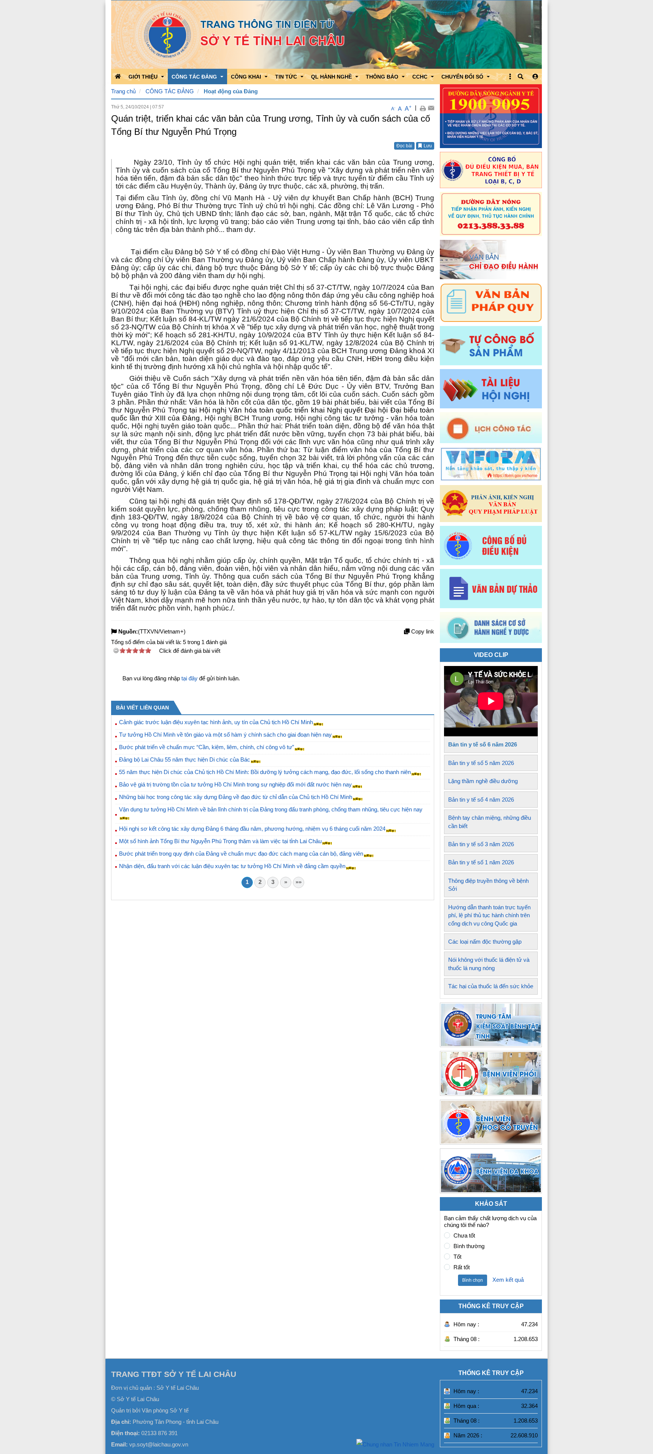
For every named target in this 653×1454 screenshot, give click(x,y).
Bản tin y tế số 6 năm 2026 (482, 744)
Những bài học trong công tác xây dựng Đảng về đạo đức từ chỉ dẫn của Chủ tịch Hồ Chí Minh (235, 797)
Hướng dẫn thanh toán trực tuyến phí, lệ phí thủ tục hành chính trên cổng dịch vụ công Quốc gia (489, 915)
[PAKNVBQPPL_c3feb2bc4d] (491, 503)
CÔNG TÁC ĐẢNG (169, 91)
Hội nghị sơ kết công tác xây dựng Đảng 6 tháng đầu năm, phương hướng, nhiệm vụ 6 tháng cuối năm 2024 (252, 828)
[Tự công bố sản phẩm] (491, 345)
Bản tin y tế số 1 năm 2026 (481, 862)
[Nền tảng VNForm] (491, 464)
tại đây (189, 678)
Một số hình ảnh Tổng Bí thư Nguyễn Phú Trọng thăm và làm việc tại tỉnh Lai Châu (220, 841)
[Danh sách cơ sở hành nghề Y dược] (491, 641)
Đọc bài (404, 145)
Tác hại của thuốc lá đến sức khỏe (490, 986)
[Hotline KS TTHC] (491, 214)
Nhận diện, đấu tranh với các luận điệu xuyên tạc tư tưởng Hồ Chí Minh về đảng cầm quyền (232, 866)
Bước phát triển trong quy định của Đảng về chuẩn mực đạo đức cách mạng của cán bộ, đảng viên (241, 853)
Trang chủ (123, 91)
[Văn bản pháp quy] (491, 302)
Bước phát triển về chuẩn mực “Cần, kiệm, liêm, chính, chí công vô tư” (206, 747)
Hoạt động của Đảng (231, 91)
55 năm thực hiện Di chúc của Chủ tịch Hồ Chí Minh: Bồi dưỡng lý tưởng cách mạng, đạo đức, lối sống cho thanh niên (265, 772)
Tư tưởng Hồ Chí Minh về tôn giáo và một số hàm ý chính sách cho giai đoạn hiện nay (225, 734)
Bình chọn (472, 1280)
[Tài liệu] (491, 388)
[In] (422, 107)
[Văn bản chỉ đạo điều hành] (491, 259)
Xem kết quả (508, 1279)
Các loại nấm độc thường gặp (484, 941)
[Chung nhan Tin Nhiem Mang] (395, 1444)
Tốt (457, 1256)
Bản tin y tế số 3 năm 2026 (481, 844)
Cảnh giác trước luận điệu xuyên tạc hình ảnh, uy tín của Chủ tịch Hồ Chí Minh (216, 722)
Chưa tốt (464, 1235)
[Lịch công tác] (491, 427)
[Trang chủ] (326, 34)
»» (299, 882)
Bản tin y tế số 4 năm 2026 (481, 799)
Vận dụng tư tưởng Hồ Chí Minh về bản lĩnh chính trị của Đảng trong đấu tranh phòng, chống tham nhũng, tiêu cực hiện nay (270, 809)
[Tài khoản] (535, 77)
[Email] (431, 107)
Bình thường (468, 1246)
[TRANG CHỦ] (118, 76)
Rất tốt (461, 1267)
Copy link (422, 631)
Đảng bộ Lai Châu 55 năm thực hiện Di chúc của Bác (184, 759)
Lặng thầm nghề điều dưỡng (483, 781)
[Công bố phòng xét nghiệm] (491, 545)
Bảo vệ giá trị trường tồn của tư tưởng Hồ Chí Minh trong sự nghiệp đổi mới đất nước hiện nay (235, 784)
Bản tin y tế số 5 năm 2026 (481, 763)
